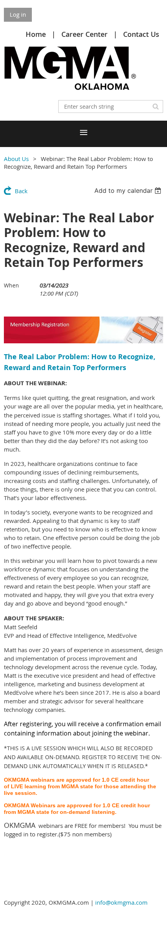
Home (36, 34)
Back (21, 191)
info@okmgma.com (121, 902)
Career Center (84, 34)
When (11, 285)
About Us (16, 159)
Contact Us (141, 34)
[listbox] (128, 190)
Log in (18, 14)
